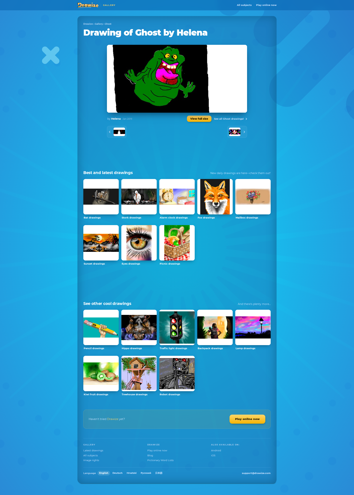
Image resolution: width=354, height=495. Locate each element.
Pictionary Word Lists (160, 460)
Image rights (91, 460)
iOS (213, 455)
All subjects (244, 5)
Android (216, 450)
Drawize (88, 23)
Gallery (99, 23)
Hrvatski (132, 473)
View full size (199, 118)
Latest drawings (93, 450)
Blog (150, 455)
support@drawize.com (256, 473)
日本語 (158, 473)
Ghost (108, 23)
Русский (146, 473)
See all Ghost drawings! (229, 118)
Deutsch (117, 473)
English (103, 473)
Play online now (266, 5)
